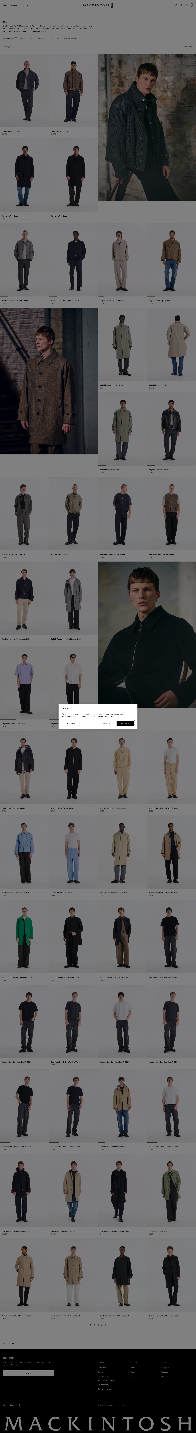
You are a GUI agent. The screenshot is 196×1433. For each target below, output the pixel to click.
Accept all (125, 723)
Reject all (107, 723)
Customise (70, 723)
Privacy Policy (107, 716)
